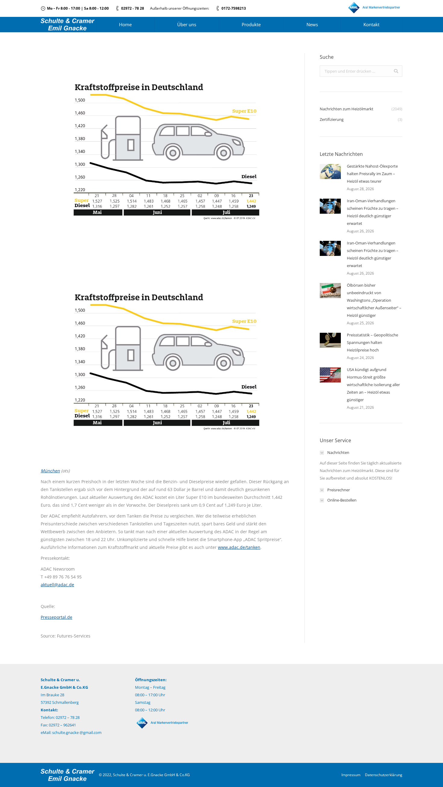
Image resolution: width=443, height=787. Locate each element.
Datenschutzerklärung (383, 774)
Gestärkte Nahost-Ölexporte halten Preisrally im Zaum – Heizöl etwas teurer (372, 173)
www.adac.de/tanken (239, 547)
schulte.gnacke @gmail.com (77, 732)
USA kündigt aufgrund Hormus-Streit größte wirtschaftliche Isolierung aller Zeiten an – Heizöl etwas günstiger (373, 384)
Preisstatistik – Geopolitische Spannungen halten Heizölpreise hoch (372, 342)
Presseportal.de (56, 617)
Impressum (350, 774)
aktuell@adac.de (57, 584)
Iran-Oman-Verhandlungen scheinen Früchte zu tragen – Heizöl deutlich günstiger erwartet (372, 212)
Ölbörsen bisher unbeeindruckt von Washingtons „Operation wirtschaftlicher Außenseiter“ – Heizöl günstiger (374, 300)
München (50, 471)
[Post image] (330, 171)
